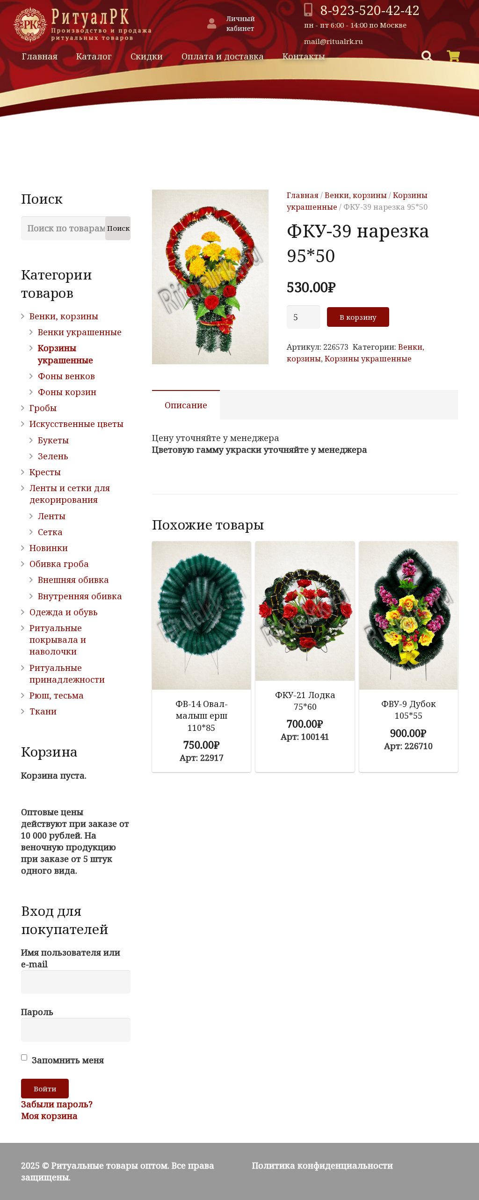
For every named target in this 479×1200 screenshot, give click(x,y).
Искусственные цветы (76, 423)
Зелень (53, 456)
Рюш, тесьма (56, 695)
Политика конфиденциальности (322, 1165)
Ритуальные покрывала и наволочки (57, 639)
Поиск (118, 228)
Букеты (53, 440)
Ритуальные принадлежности (67, 673)
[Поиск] (427, 56)
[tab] (186, 405)
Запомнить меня (66, 1060)
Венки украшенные (80, 332)
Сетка (50, 531)
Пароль (37, 1011)
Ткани (43, 711)
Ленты (51, 516)
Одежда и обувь (63, 612)
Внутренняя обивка (80, 596)
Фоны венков (66, 376)
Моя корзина (49, 1115)
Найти (386, 56)
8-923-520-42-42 (370, 10)
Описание (186, 405)
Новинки (48, 547)
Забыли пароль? (57, 1104)
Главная (303, 195)
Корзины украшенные (368, 358)
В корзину (358, 317)
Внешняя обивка (73, 579)
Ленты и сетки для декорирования (69, 493)
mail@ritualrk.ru (333, 41)
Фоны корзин (67, 392)
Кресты (45, 472)
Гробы (43, 407)
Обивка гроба (59, 563)
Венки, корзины (356, 195)
